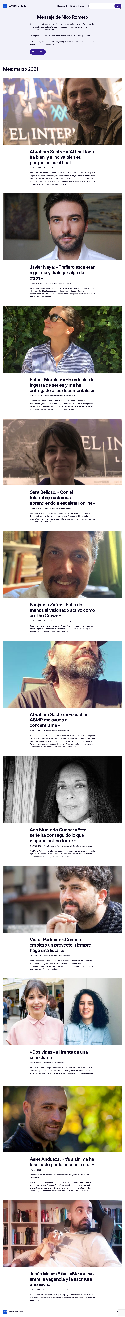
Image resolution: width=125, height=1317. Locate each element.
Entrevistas (47, 1063)
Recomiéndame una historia (63, 168)
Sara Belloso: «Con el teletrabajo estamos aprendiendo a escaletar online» (62, 497)
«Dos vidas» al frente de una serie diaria (59, 1054)
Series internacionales (85, 846)
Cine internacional (50, 846)
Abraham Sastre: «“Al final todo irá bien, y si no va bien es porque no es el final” (62, 157)
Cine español (48, 168)
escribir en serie (17, 6)
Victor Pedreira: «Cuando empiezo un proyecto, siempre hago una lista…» (60, 945)
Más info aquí (37, 52)
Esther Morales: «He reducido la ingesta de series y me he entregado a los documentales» (62, 385)
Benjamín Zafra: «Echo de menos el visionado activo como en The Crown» (62, 610)
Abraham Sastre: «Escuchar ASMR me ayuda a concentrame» (59, 720)
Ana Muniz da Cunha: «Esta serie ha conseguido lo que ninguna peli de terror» (58, 835)
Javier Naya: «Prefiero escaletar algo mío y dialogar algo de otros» (62, 272)
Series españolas (80, 168)
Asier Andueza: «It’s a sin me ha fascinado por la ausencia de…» (62, 1161)
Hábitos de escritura (51, 283)
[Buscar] (117, 6)
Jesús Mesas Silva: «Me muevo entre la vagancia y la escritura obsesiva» (62, 1279)
